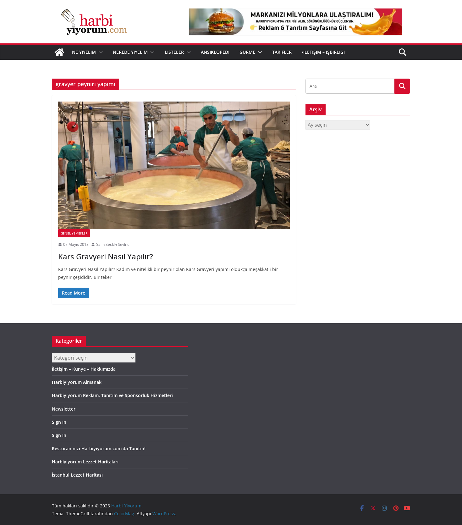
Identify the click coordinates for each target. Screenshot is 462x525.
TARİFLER (282, 52)
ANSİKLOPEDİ (215, 52)
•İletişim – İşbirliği (323, 52)
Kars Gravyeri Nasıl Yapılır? (105, 256)
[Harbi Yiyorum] (59, 52)
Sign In (59, 422)
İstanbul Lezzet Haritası (77, 475)
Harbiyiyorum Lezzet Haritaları (85, 462)
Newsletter (63, 409)
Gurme (247, 52)
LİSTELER (174, 52)
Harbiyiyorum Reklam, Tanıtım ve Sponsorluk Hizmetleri (112, 395)
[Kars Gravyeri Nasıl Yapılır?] (174, 165)
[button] (99, 52)
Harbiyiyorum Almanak (77, 382)
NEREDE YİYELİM (130, 52)
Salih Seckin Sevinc (112, 244)
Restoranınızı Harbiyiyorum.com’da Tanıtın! (99, 448)
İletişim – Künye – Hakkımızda (84, 369)
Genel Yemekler (74, 233)
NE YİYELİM (84, 52)
